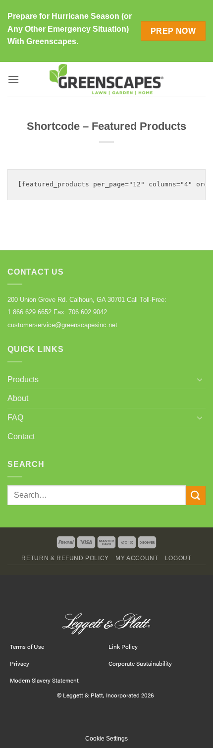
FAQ (15, 417)
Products (23, 379)
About (17, 398)
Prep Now (173, 31)
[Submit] (196, 495)
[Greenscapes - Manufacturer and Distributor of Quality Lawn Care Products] (106, 79)
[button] (13, 79)
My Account (136, 558)
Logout (178, 558)
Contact (21, 436)
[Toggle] (200, 379)
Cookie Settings (106, 738)
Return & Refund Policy (64, 558)
